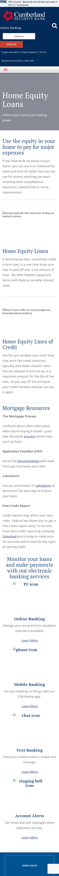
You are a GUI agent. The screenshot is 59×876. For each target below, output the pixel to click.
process (29, 436)
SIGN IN (11, 44)
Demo (20, 60)
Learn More (29, 640)
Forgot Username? (10, 52)
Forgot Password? (29, 52)
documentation (28, 461)
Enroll (42, 52)
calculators (43, 486)
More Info (29, 60)
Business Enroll (9, 60)
